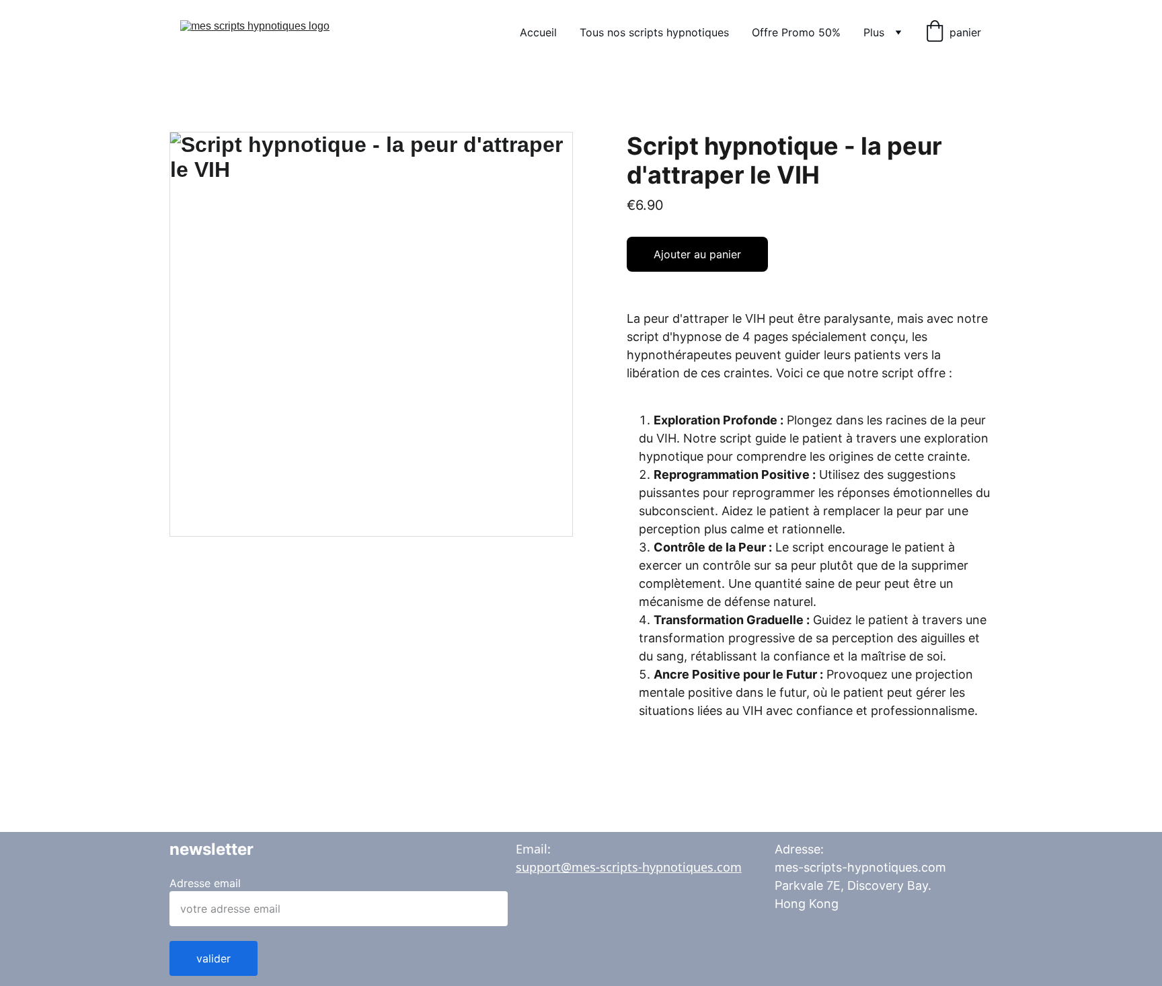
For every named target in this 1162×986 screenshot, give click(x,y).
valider (213, 958)
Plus (873, 32)
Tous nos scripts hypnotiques (654, 32)
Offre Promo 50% (796, 32)
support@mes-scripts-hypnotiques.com (629, 867)
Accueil (538, 32)
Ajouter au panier (697, 254)
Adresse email (205, 883)
